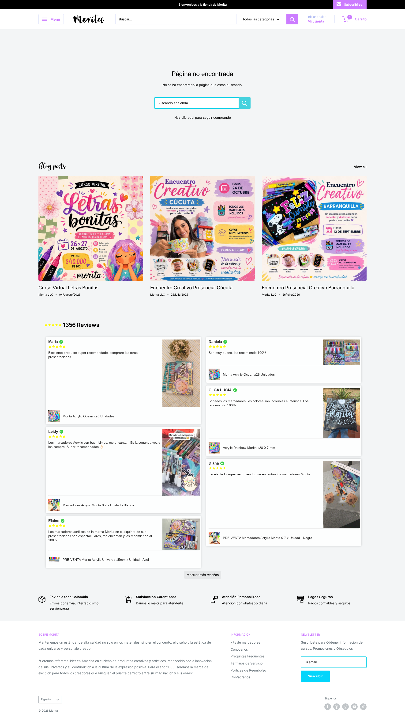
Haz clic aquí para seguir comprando (202, 117)
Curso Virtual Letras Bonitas (68, 287)
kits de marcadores (245, 642)
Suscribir (315, 676)
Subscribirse (353, 4)
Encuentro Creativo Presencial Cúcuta (191, 287)
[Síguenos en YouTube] (354, 706)
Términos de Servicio (246, 663)
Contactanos (240, 677)
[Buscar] (292, 19)
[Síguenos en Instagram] (345, 706)
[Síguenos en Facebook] (327, 706)
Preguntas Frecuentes (247, 656)
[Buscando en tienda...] (245, 103)
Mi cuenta (316, 21)
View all (361, 167)
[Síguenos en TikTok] (363, 706)
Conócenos (239, 649)
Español (46, 699)
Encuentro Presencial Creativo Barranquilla (308, 287)
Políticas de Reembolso (248, 670)
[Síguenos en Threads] (336, 706)
